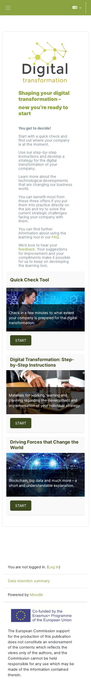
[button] (77, 7)
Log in (53, 567)
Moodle (36, 594)
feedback (26, 249)
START (20, 340)
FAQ (55, 237)
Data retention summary (29, 581)
